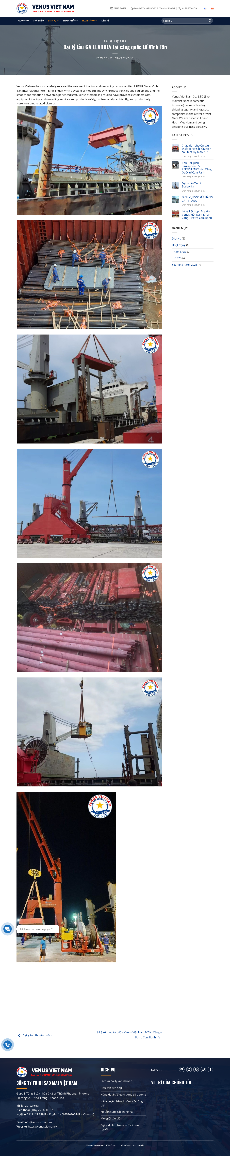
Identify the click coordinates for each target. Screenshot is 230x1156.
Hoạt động (88, 20)
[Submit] (210, 21)
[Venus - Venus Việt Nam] (45, 8)
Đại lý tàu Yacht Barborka (191, 185)
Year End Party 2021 (184, 264)
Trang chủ (23, 20)
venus (130, 58)
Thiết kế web (125, 1145)
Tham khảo (69, 20)
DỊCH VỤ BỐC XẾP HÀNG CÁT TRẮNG (197, 199)
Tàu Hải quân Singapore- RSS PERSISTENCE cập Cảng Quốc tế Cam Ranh (197, 167)
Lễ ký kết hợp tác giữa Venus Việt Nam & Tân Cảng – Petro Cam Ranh (197, 215)
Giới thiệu (38, 20)
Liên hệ (105, 20)
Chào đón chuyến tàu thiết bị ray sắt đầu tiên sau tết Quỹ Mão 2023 (196, 149)
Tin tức (176, 258)
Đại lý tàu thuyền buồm (37, 1035)
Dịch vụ (52, 20)
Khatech (140, 1145)
